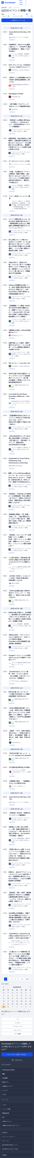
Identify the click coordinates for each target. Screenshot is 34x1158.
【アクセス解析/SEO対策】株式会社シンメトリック (21, 567)
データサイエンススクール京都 (21, 164)
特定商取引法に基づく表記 (10, 1149)
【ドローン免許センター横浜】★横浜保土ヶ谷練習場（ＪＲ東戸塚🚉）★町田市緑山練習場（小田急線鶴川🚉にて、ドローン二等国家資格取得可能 (21, 204)
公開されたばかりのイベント (10, 1125)
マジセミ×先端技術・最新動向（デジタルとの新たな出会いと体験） (21, 55)
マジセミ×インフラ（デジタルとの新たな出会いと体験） (21, 297)
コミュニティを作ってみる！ (17, 1054)
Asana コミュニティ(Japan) (20, 37)
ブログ (4, 1094)
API (3, 1117)
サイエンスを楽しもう (18, 786)
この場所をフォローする (17, 20)
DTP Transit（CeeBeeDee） (20, 681)
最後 (27, 979)
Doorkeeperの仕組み (8, 1070)
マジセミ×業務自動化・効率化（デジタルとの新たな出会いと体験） (21, 840)
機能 (3, 1074)
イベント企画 (6, 1109)
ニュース (5, 1090)
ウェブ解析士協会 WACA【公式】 (20, 386)
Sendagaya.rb (16, 96)
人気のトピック (7, 1121)
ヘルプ (4, 1105)
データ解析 (17, 1033)
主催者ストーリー (7, 1086)
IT (17, 1019)
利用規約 (4, 1132)
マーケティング (17, 1026)
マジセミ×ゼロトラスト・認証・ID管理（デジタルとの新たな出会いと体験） (21, 354)
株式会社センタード (17, 335)
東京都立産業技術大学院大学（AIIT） (20, 85)
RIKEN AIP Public (17, 466)
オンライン (12, 40)
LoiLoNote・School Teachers (20, 70)
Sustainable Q (16, 742)
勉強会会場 (5, 1113)
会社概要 (5, 1078)
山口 (10, 7)
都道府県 (4, 7)
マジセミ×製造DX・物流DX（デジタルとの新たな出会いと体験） (21, 449)
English (4, 1155)
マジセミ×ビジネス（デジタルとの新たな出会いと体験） (21, 130)
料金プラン (5, 1082)
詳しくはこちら (17, 1060)
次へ (22, 979)
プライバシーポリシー (8, 1136)
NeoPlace (15, 109)
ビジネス (17, 1023)
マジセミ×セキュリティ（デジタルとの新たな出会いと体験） (21, 231)
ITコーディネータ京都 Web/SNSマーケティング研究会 (21, 772)
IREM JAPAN (15, 583)
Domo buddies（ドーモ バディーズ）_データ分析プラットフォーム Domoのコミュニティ (20, 942)
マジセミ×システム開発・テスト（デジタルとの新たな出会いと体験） (21, 321)
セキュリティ (17, 1030)
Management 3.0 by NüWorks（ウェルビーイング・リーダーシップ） (21, 403)
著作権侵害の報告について (10, 1145)
